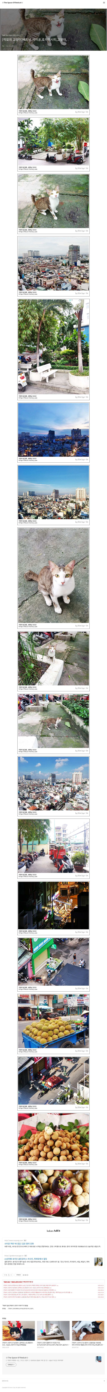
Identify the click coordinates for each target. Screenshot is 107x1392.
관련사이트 (5, 1381)
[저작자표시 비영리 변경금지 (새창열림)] (25, 1275)
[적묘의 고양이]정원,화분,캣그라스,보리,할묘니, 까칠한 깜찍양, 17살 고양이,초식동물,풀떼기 (27, 1294)
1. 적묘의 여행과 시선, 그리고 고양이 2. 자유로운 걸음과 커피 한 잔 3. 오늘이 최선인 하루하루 (34, 1360)
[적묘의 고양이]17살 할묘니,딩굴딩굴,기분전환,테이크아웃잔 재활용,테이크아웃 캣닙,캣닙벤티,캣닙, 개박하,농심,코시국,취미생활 (36, 1292)
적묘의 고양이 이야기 (16, 1282)
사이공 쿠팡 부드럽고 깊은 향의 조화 (19, 1243)
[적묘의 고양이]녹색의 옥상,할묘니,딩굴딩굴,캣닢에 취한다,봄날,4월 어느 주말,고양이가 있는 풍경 (28, 1297)
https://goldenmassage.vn (13, 1256)
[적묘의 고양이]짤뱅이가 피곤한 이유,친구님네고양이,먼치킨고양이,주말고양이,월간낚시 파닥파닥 (28, 1290)
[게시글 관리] (11, 1275)
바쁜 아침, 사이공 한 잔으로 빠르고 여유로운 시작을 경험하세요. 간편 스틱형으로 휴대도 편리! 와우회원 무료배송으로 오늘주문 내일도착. (52, 1246)
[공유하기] (8, 1275)
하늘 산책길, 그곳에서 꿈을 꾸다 (11, 1384)
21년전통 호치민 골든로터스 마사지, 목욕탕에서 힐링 (25, 1259)
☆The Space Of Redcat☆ (12, 3)
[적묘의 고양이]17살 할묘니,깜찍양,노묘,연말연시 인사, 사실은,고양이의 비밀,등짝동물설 (26, 1288)
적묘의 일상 (7, 1282)
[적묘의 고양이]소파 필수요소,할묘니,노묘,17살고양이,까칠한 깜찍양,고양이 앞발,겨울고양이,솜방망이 (29, 1285)
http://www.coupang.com (13, 1240)
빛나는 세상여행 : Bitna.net (10, 1388)
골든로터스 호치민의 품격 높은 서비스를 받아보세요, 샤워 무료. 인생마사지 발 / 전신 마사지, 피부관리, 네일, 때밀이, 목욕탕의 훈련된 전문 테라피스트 (47, 1262)
